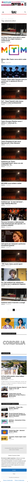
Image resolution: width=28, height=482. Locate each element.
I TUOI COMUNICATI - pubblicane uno (10, 404)
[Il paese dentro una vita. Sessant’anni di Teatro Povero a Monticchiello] (4, 395)
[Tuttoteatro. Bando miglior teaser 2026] (4, 438)
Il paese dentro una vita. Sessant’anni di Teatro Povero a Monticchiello (17, 395)
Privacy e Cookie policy (8, 480)
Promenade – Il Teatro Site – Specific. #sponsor (16, 407)
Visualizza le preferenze (14, 477)
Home (2, 18)
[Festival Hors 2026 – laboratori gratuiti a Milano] (4, 432)
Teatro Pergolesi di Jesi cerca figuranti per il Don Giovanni (11, 142)
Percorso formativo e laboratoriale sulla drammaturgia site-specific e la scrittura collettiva (13, 223)
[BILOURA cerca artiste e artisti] (14, 175)
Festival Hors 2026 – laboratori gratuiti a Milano (17, 431)
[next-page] (19, 310)
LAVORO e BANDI (6, 427)
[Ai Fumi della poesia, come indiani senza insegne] (14, 365)
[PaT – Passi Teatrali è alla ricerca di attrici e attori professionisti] (14, 93)
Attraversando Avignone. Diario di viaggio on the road (17, 388)
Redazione (3, 42)
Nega (14, 473)
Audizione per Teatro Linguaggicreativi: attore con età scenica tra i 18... (12, 163)
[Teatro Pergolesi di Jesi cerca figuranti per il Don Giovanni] (14, 133)
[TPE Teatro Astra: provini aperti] (14, 256)
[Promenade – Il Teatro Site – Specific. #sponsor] (4, 409)
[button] (25, 12)
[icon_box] (14, 452)
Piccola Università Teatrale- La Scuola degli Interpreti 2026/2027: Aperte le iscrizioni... (17, 415)
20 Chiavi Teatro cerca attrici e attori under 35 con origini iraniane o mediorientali (13, 39)
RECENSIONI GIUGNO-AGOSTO (8, 333)
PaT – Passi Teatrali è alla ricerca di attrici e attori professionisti (12, 102)
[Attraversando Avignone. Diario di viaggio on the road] (4, 389)
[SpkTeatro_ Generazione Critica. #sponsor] (4, 421)
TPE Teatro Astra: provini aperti (11, 264)
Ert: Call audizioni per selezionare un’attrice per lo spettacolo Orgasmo (13, 283)
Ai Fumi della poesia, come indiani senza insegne (12, 377)
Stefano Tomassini (4, 379)
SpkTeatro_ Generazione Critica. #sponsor (17, 420)
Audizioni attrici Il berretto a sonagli (13, 302)
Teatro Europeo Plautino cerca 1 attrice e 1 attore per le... (12, 122)
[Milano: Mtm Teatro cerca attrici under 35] (14, 51)
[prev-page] (8, 310)
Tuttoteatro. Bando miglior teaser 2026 (17, 437)
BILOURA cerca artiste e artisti (11, 183)
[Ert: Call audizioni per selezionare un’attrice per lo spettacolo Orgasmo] (14, 274)
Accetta (14, 470)
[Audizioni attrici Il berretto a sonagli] (14, 294)
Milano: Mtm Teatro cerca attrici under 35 (13, 60)
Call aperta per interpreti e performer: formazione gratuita (13, 244)
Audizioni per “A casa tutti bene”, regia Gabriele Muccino (12, 202)
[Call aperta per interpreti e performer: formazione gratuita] (14, 236)
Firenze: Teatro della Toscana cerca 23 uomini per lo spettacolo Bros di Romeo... (14, 81)
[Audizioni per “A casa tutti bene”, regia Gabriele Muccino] (14, 194)
